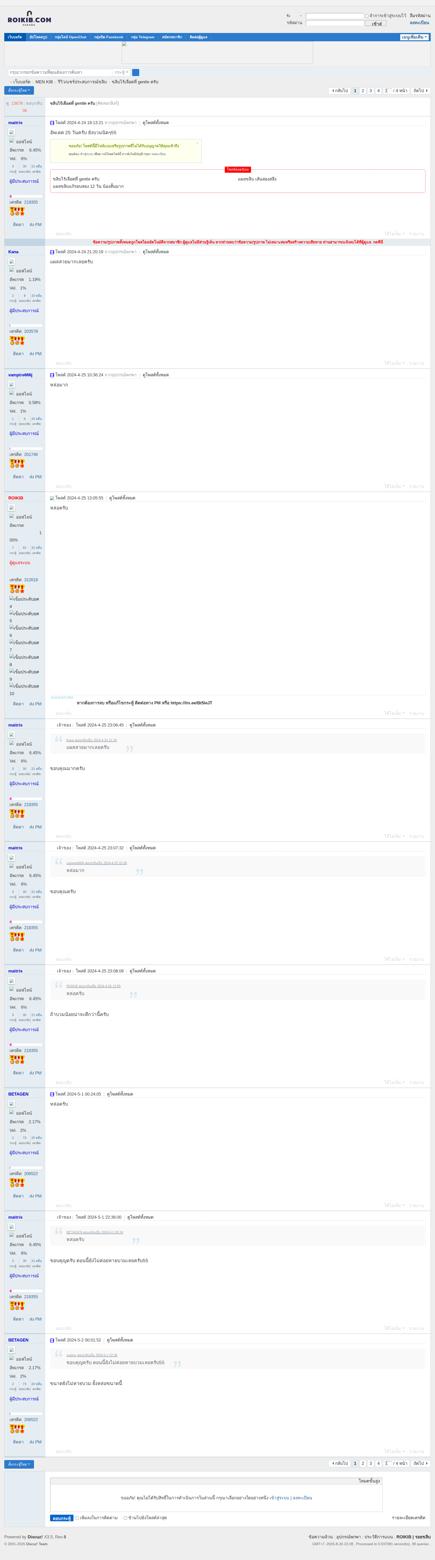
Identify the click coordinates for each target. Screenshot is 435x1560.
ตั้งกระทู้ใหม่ (17, 90)
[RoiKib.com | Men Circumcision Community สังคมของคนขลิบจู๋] (29, 19)
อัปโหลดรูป (38, 37)
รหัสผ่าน (294, 22)
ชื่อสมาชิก (291, 16)
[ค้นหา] (135, 72)
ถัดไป (419, 90)
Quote (78, 1480)
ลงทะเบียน (419, 22)
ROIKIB (15, 498)
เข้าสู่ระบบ (86, 154)
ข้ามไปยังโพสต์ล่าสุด (147, 1517)
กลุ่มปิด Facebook (108, 37)
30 (24, 166)
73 (24, 1138)
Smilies (90, 1480)
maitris (15, 122)
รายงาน (416, 234)
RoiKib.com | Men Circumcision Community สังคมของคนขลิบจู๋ (6, 82)
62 (24, 548)
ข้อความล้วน (321, 1537)
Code (84, 1480)
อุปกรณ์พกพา (348, 1537)
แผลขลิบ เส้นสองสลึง (257, 179)
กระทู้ (120, 72)
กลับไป (341, 90)
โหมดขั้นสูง (369, 1481)
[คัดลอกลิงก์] (107, 103)
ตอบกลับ (63, 234)
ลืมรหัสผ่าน (420, 15)
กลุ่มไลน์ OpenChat (70, 37)
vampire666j (20, 375)
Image (65, 1480)
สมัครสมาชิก (172, 37)
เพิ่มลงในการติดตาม (99, 1517)
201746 (31, 454)
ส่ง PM (35, 224)
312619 (31, 579)
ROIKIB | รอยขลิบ (413, 1537)
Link (71, 1480)
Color (59, 1480)
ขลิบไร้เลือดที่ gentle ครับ (135, 82)
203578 (31, 331)
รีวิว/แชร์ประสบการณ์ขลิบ (82, 82)
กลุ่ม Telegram (142, 37)
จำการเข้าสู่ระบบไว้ (388, 15)
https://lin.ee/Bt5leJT (191, 703)
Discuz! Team (37, 1544)
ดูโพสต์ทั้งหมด (156, 122)
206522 (31, 1173)
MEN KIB (44, 82)
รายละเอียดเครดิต (408, 1517)
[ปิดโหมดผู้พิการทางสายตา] (423, 3)
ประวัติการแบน (379, 1537)
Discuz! (35, 1537)
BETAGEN (18, 1094)
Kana (13, 251)
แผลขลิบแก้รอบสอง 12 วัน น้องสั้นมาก (88, 186)
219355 (31, 202)
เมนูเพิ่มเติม (412, 37)
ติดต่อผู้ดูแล (198, 37)
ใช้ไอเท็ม (392, 234)
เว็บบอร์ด (15, 37)
